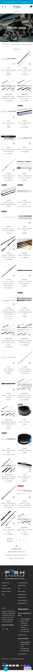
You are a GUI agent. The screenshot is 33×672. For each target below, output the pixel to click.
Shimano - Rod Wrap (24, 450)
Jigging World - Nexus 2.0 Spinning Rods (24, 97)
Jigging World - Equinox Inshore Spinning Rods (8, 477)
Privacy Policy (22, 597)
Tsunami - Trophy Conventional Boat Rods (24, 504)
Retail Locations (6, 588)
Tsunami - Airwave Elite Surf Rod (24, 203)
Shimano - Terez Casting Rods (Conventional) (25, 177)
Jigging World (8, 94)
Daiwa (8, 120)
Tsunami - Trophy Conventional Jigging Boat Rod (24, 312)
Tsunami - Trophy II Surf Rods (24, 71)
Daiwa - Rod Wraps (24, 422)
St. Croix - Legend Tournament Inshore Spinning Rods (8, 283)
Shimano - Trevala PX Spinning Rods (24, 282)
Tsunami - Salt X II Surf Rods (8, 530)
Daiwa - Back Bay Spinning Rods (8, 370)
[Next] (24, 540)
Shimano (24, 173)
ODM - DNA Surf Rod (24, 255)
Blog (3, 594)
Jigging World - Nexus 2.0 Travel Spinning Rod (24, 341)
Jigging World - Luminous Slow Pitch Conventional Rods (8, 424)
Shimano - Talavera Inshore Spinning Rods (8, 229)
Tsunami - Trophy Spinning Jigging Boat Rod (8, 203)
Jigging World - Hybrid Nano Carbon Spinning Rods (8, 342)
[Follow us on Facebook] (3, 629)
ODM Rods (24, 253)
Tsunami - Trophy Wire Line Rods (8, 396)
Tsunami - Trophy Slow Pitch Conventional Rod (8, 256)
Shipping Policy (22, 594)
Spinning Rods (16, 44)
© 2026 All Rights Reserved (17, 659)
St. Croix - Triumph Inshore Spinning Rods (24, 370)
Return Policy (22, 591)
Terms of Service (22, 600)
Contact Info (21, 585)
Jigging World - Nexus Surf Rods (24, 530)
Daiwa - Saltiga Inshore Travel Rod (24, 477)
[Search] (5, 7)
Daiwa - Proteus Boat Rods (24, 149)
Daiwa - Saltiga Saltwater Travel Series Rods (8, 150)
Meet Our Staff (6, 591)
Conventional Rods (27, 44)
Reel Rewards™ (22, 603)
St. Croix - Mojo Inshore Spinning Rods (8, 177)
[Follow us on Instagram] (7, 629)
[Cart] (30, 7)
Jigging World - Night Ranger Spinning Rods (24, 396)
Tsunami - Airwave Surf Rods (24, 124)
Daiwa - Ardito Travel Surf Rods (24, 229)
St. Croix (8, 173)
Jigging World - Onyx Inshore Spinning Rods (8, 97)
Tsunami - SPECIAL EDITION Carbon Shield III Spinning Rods (8, 312)
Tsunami (24, 120)
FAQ (19, 588)
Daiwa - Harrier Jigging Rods (8, 124)
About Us (4, 585)
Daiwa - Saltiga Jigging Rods (8, 451)
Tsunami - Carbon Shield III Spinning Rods (8, 504)
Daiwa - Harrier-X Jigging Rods (8, 71)
